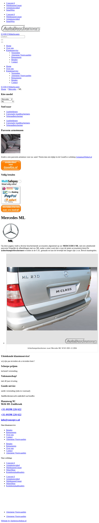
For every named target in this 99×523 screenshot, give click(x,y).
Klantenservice (12, 50)
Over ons (10, 48)
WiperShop (10, 470)
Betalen (14, 60)
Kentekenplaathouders (15, 472)
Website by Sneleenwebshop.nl (13, 521)
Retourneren (16, 57)
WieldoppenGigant (14, 5)
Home (8, 46)
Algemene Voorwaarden (21, 55)
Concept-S (10, 3)
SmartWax (10, 10)
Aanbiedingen (12, 112)
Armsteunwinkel (13, 8)
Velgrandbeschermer (14, 116)
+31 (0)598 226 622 (11, 409)
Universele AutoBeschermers (18, 114)
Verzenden (15, 53)
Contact (14, 62)
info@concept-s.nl (10, 419)
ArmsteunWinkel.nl (84, 157)
